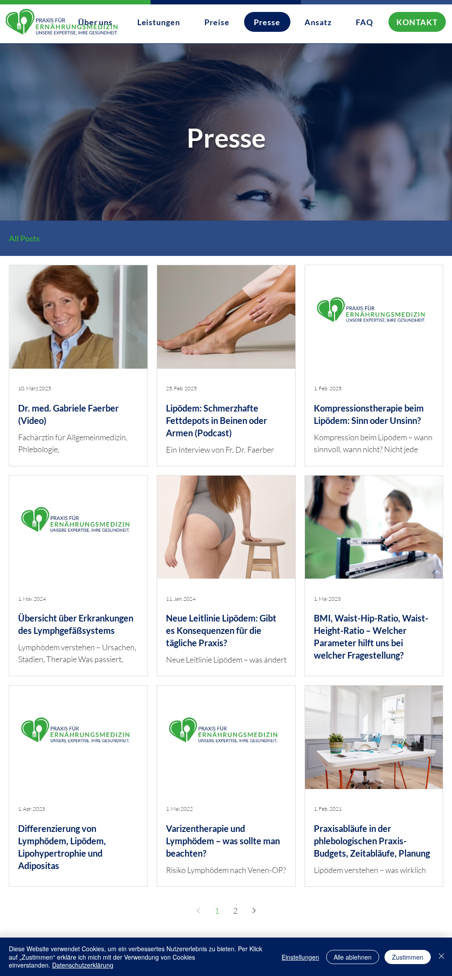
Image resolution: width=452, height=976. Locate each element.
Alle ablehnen (353, 957)
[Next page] (254, 911)
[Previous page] (198, 911)
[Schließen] (441, 957)
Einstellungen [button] (300, 957)
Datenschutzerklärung (82, 965)
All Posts (24, 238)
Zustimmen (407, 957)
